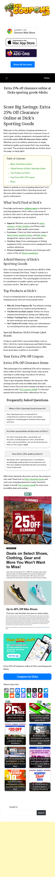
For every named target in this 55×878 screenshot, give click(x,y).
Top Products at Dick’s (20, 173)
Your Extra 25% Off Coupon (22, 177)
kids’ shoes (42, 235)
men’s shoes (12, 235)
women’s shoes (25, 235)
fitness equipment (30, 253)
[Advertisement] (27, 849)
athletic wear (31, 208)
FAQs (12, 181)
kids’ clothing (23, 226)
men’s (42, 223)
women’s (11, 226)
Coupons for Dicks (27, 676)
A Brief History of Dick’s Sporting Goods (28, 168)
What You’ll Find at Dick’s (21, 164)
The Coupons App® (28, 389)
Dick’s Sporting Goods (34, 479)
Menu (47, 78)
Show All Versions (22, 64)
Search (13, 807)
